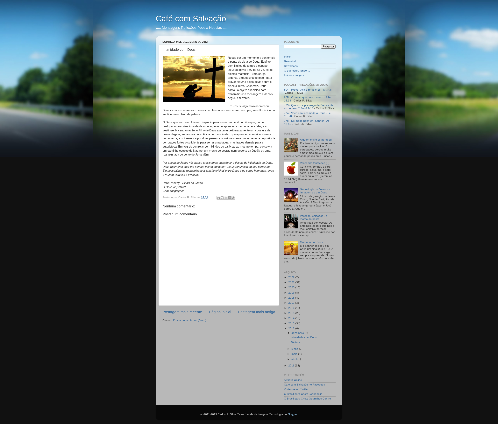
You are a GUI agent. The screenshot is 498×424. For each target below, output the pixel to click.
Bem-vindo (290, 61)
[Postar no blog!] (222, 198)
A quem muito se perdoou (316, 139)
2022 (291, 277)
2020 (291, 287)
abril (294, 359)
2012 (291, 328)
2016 (291, 308)
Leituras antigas (294, 75)
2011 (291, 365)
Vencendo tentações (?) (314, 163)
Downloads (291, 66)
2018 (291, 297)
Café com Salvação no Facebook (304, 384)
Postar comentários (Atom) (189, 320)
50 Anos (296, 342)
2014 (291, 318)
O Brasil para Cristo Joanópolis (303, 394)
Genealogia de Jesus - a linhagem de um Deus (315, 191)
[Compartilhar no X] (226, 198)
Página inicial (220, 312)
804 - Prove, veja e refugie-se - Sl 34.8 (308, 89)
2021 (291, 282)
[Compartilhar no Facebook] (229, 198)
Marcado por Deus (311, 242)
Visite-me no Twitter (296, 389)
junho (295, 348)
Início (287, 56)
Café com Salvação (191, 18)
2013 (291, 323)
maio (294, 353)
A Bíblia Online (293, 380)
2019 (291, 292)
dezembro (298, 332)
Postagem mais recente (182, 312)
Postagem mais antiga (256, 312)
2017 (291, 302)
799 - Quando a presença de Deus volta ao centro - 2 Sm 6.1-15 (308, 107)
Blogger (292, 414)
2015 (291, 313)
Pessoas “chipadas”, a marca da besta (313, 217)
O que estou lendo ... (297, 70)
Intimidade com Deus (304, 337)
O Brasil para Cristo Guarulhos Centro (307, 398)
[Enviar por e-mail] (218, 198)
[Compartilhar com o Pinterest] (233, 198)
